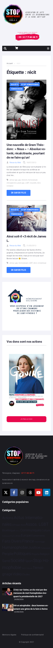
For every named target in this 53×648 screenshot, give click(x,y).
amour (12, 263)
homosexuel (32, 180)
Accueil (10, 63)
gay (19, 180)
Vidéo (17, 574)
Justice (34, 547)
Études (26, 574)
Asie (23, 524)
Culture (46, 530)
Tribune (29, 568)
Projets (35, 554)
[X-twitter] (6, 492)
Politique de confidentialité (32, 635)
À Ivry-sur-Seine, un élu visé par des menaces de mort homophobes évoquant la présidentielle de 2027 (30, 593)
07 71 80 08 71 (27, 473)
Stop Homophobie (30, 84)
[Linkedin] (46, 492)
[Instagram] (22, 492)
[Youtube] (38, 492)
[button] (48, 48)
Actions (7, 518)
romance (10, 186)
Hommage (40, 541)
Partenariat (45, 548)
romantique (42, 263)
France (28, 541)
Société (14, 84)
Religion (44, 554)
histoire (24, 180)
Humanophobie (15, 547)
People (7, 554)
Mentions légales (9, 635)
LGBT (27, 183)
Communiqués (30, 530)
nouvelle (33, 183)
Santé (6, 561)
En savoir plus (18, 193)
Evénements (38, 535)
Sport (29, 561)
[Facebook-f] (14, 492)
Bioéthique (8, 530)
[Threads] (30, 492)
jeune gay (20, 183)
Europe (26, 535)
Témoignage (17, 89)
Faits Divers (12, 541)
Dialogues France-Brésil (11, 536)
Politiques (22, 553)
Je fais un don (26, 419)
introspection (12, 183)
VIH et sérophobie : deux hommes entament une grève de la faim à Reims (30, 607)
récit (38, 183)
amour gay (14, 180)
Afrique (16, 524)
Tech (23, 568)
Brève (18, 531)
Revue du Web (15, 163)
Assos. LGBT (37, 524)
